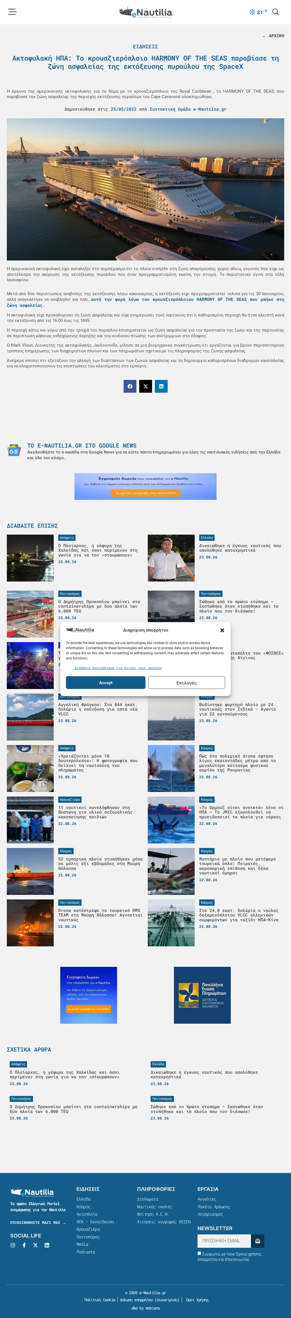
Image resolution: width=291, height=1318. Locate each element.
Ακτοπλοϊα (86, 1214)
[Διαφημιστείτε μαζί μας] (145, 486)
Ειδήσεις (145, 46)
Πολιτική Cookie (98, 1299)
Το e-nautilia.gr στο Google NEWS (81, 445)
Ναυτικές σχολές (154, 1206)
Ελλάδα (83, 1199)
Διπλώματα (147, 1199)
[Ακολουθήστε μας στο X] (35, 1245)
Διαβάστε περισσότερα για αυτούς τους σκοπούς (118, 667)
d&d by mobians (145, 1308)
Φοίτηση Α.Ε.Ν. (153, 1214)
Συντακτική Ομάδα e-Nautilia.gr (188, 109)
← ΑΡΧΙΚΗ (273, 35)
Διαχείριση (167, 1299)
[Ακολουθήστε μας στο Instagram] (12, 1245)
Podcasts (85, 1252)
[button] (222, 630)
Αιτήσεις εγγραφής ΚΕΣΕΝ (164, 1221)
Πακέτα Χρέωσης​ (214, 1206)
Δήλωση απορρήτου (136, 1299)
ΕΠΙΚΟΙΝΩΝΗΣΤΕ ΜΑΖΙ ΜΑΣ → (38, 1222)
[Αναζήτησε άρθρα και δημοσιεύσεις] (275, 12)
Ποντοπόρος (88, 1237)
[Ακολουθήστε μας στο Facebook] (24, 1245)
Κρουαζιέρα (88, 1229)
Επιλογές (186, 682)
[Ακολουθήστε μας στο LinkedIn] (46, 1245)
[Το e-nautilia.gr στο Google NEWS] (14, 450)
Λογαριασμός (210, 1214)
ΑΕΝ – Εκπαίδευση (95, 1221)
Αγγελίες (207, 1199)
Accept (106, 682)
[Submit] (257, 1241)
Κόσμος (83, 1206)
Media (82, 1244)
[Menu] (12, 12)
